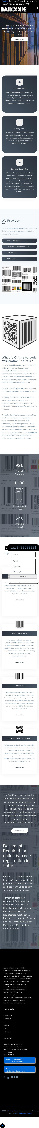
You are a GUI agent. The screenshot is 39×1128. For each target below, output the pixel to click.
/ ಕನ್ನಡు (10, 4)
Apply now (19, 39)
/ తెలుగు (33, 1)
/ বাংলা (28, 1)
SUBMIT (23, 577)
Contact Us (19, 831)
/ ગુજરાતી (21, 1)
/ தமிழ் (4, 4)
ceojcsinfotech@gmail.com (14, 1071)
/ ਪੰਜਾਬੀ (26, 4)
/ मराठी (15, 1)
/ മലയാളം (18, 4)
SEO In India (11, 1111)
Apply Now (19, 767)
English (4, 1)
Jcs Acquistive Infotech (23, 1113)
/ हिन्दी (10, 1)
